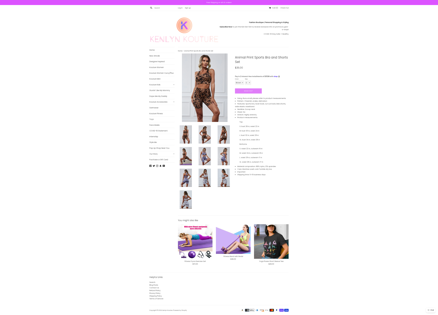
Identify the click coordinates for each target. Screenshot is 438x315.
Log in (180, 8)
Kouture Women (156, 67)
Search (152, 282)
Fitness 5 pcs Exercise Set (195, 261)
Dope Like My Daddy (158, 96)
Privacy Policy (154, 293)
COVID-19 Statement (158, 130)
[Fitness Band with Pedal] (233, 239)
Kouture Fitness (156, 113)
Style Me (153, 142)
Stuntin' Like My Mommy (159, 90)
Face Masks (154, 125)
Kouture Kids (162, 84)
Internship (153, 136)
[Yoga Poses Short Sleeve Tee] (271, 241)
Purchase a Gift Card (158, 159)
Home (152, 50)
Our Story (162, 154)
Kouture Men (155, 79)
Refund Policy (154, 290)
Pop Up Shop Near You (159, 148)
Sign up (188, 8)
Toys (151, 119)
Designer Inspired (157, 61)
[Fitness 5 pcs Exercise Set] (195, 241)
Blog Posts (153, 285)
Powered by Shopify (180, 310)
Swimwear (153, 107)
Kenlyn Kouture (167, 310)
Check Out (284, 8)
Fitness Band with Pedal (233, 256)
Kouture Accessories (162, 102)
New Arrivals (154, 56)
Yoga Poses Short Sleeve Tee (271, 261)
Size (246, 79)
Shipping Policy (155, 296)
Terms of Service (156, 298)
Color (237, 79)
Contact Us (154, 287)
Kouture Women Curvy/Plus (161, 73)
